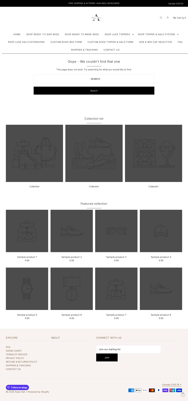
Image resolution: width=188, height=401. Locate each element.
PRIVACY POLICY (15, 358)
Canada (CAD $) (176, 3)
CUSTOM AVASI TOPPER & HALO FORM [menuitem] (110, 42)
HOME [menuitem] (17, 34)
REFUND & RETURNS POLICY (21, 361)
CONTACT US (13, 369)
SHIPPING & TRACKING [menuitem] (84, 49)
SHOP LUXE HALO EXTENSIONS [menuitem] (26, 42)
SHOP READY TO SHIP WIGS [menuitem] (42, 34)
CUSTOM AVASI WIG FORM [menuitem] (66, 42)
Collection (35, 186)
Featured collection (94, 203)
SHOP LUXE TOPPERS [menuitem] (117, 34)
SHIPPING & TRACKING (18, 365)
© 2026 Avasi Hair (15, 391)
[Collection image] (34, 181)
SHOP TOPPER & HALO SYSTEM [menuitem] (156, 34)
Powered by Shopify (38, 391)
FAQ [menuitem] (180, 42)
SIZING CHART (14, 350)
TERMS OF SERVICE (16, 354)
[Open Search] (161, 17)
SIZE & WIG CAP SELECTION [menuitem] (155, 42)
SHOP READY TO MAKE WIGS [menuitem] (82, 34)
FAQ (8, 347)
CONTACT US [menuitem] (111, 49)
